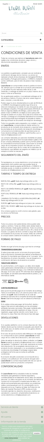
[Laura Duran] (22, 11)
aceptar (37, 433)
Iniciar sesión (37, 4)
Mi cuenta (6, 416)
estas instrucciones (11, 438)
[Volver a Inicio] (2, 46)
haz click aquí (34, 314)
